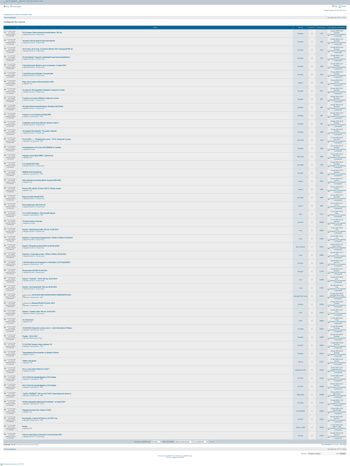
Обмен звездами (29, 361)
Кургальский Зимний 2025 (33, 197)
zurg (300, 230)
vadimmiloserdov (300, 370)
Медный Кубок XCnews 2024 (43, 303)
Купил (25, 426)
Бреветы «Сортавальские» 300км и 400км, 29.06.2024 (44, 254)
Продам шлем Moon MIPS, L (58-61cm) (38, 156)
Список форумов (10, 17)
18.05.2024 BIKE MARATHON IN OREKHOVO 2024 (51, 295)
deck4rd (300, 222)
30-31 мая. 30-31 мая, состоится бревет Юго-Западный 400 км (48, 49)
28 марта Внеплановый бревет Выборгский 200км (43, 106)
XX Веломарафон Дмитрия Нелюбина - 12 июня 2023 (44, 402)
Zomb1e (300, 304)
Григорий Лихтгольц (300, 296)
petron (300, 206)
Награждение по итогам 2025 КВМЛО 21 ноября (42, 147)
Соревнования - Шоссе (36, 330)
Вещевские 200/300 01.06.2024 (35, 271)
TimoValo (301, 329)
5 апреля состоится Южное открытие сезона (41, 98)
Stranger (300, 33)
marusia (300, 435)
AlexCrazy (300, 156)
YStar (300, 321)
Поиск (344, 6)
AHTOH (300, 263)
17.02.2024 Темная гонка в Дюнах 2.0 (37, 344)
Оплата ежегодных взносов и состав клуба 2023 (42, 435)
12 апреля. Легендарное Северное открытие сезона (44, 90)
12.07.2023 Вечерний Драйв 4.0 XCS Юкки (39, 377)
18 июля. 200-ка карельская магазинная (39, 41)
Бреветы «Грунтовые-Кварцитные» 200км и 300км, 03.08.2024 (48, 238)
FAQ (335, 6)
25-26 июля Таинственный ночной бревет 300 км (42, 33)
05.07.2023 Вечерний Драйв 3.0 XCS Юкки (39, 385)
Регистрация (16, 6)
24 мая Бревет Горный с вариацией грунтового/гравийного (46, 57)
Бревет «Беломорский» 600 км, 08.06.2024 (40, 287)
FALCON (301, 140)
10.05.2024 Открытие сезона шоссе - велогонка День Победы (47, 328)
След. (345, 444)
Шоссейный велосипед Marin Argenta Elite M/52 (42, 180)
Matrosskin (300, 394)
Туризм (31, 354)
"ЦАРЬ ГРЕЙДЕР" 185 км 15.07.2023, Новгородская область (47, 394)
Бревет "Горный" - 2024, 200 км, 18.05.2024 (40, 279)
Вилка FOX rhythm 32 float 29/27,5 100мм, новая (42, 188)
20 (341, 444)
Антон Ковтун (300, 247)
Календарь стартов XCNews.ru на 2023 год (40, 418)
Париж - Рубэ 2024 (30, 336)
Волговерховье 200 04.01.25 (34, 205)
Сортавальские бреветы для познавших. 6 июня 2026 (44, 65)
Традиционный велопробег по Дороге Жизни (41, 353)
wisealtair (300, 165)
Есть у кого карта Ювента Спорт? (36, 369)
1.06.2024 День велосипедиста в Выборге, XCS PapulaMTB (46, 262)
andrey (300, 181)
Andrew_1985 (300, 427)
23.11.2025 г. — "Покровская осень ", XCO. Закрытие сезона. (47, 139)
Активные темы (26, 14)
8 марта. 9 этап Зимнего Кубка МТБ (37, 115)
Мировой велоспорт (36, 338)
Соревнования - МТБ (36, 116)
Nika (300, 214)
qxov (300, 280)
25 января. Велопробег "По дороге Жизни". (40, 131)
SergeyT (300, 271)
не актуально (28, 320)
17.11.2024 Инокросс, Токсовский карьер (39, 213)
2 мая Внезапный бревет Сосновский (38, 74)
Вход (7, 6)
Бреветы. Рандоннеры (36, 34)
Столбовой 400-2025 (31, 164)
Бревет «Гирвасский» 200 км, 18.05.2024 (39, 312)
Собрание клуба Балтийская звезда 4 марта (41, 123)
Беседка (32, 149)
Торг (30, 83)
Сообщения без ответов (11, 14)
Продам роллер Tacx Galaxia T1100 (37, 410)
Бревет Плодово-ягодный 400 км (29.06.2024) (41, 246)
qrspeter (300, 173)
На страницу (326, 444)
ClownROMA (300, 411)
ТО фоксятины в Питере (32, 221)
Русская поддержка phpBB (175, 457)
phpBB (168, 456)
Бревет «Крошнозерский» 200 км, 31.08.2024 (40, 229)
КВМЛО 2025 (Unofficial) (32, 172)
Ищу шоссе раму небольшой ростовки (38, 82)
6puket (300, 83)
